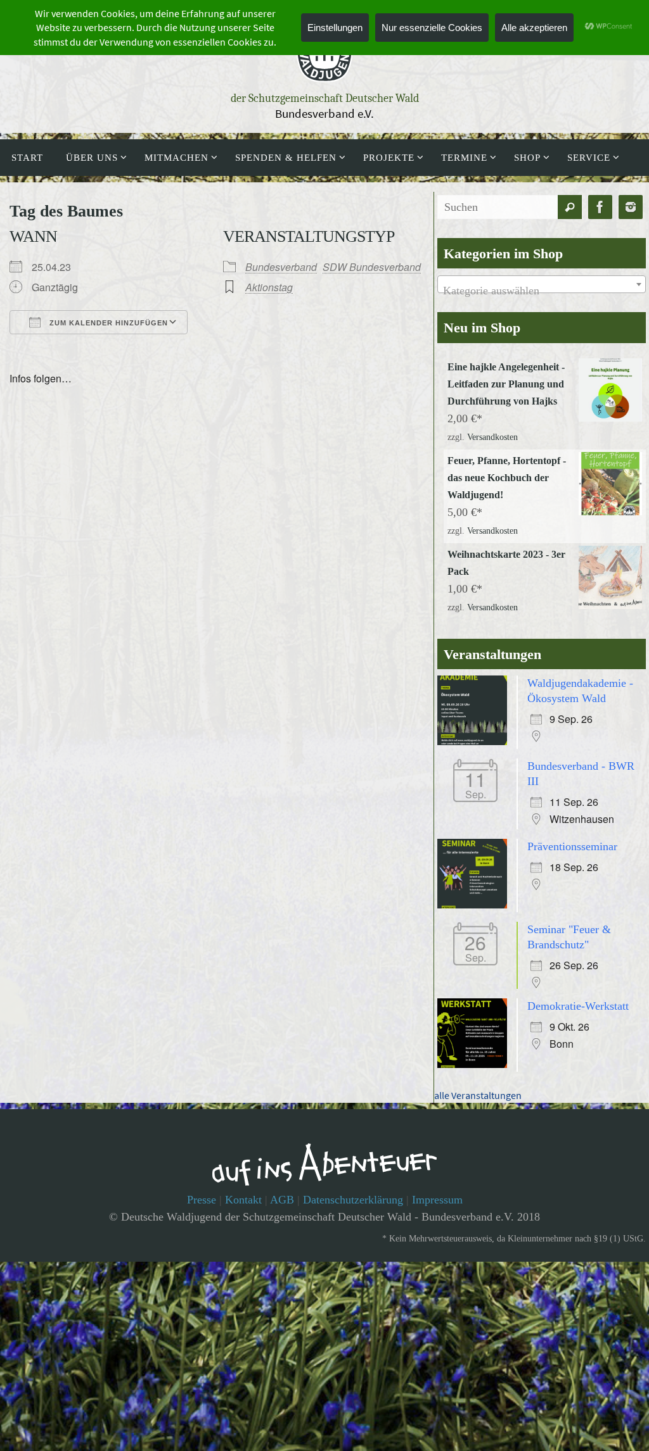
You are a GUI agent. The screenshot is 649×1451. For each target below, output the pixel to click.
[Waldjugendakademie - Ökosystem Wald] (475, 732)
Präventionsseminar (572, 829)
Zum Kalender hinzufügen (107, 323)
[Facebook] (600, 207)
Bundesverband (281, 267)
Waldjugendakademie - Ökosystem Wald (580, 678)
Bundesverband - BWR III (580, 760)
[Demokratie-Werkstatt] (475, 1042)
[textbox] (541, 290)
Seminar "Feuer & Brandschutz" (569, 917)
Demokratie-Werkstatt (578, 982)
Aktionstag (269, 287)
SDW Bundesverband (372, 267)
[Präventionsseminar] (475, 889)
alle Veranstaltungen (478, 1071)
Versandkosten (492, 435)
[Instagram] (631, 207)
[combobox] (541, 284)
